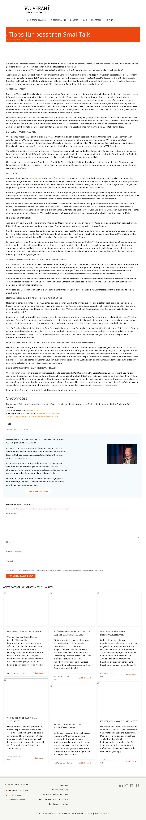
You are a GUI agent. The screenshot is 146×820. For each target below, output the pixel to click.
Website (10, 561)
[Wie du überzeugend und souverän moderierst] (72, 701)
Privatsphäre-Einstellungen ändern (55, 794)
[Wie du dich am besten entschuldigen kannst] (119, 609)
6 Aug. (69, 763)
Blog (85, 20)
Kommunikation (13, 429)
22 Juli (23, 673)
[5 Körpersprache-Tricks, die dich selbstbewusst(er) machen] (72, 609)
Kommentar (12, 513)
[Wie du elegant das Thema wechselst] (26, 695)
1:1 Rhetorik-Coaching (36, 20)
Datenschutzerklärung (60, 790)
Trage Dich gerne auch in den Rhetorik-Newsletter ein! (32, 416)
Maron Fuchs (32, 410)
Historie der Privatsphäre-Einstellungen (53, 799)
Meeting (34, 178)
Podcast (74, 20)
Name (10, 542)
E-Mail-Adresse (14, 551)
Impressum (63, 785)
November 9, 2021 (15, 40)
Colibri (106, 813)
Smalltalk (25, 429)
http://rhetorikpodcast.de (47, 413)
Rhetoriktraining (58, 20)
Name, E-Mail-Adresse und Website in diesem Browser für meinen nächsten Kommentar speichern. (56, 570)
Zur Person (96, 20)
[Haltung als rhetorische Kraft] (26, 609)
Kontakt (109, 20)
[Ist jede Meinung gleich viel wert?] (119, 698)
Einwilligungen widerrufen (58, 804)
